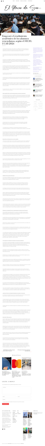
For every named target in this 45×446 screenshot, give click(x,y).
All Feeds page (35, 413)
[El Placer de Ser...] (22, 10)
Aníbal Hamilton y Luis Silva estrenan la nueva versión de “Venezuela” (9, 350)
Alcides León (22, 443)
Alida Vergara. (10, 443)
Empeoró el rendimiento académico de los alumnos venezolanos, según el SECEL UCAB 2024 (17, 40)
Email (19, 396)
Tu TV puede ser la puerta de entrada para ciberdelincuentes (24, 350)
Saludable (14, 412)
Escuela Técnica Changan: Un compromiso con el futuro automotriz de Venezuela (26, 373)
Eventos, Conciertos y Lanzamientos (40, 103)
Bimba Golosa (35, 101)
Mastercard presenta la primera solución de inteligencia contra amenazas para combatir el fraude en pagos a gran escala (16, 374)
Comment (4, 387)
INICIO (18, 412)
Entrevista (35, 103)
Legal (35, 108)
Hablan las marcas (15, 413)
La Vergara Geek (40, 106)
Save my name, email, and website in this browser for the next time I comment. (13, 401)
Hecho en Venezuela (35, 106)
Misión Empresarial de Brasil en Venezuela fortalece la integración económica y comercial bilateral (38, 90)
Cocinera (40, 101)
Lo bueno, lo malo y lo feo (40, 108)
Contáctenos (19, 413)
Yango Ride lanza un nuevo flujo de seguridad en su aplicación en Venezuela (6, 373)
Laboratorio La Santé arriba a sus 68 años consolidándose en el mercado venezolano (39, 96)
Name (4, 396)
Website (4, 399)
